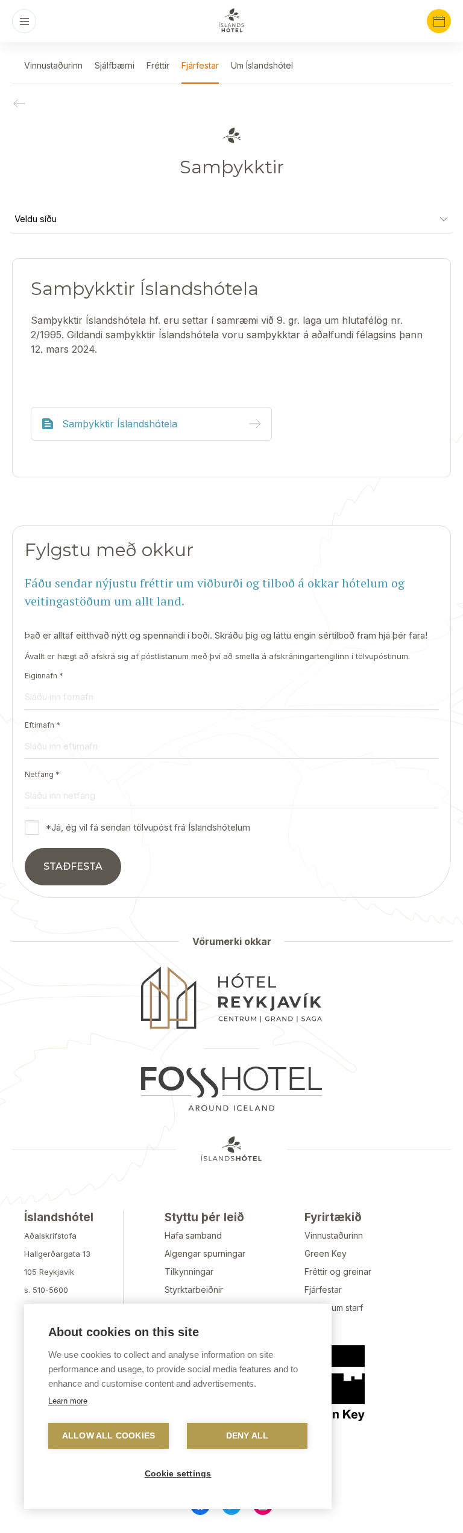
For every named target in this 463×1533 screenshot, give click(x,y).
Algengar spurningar (205, 1253)
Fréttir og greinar (337, 1271)
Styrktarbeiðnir (194, 1289)
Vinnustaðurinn (333, 1235)
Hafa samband (193, 1235)
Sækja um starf (333, 1307)
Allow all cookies (108, 1435)
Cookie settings (178, 1473)
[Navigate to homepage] (231, 20)
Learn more (67, 1400)
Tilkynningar (189, 1271)
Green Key (325, 1253)
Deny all (247, 1435)
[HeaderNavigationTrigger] (24, 21)
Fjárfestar (323, 1289)
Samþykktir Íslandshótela (119, 424)
